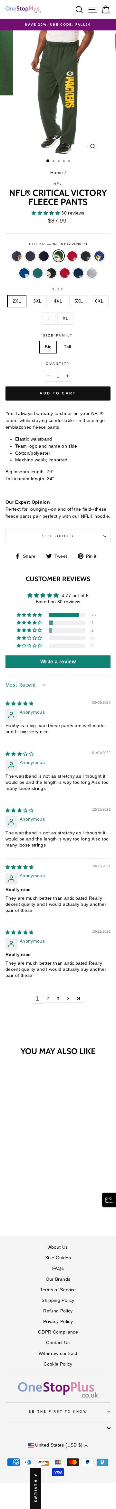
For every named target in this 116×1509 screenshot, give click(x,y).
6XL (99, 301)
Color (58, 244)
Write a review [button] (58, 661)
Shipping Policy (58, 1300)
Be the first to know (58, 1411)
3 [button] (58, 998)
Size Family (58, 335)
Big (48, 347)
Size (57, 289)
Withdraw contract (58, 1353)
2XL (17, 301)
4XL (58, 301)
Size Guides (58, 536)
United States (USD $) (59, 1445)
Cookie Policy (58, 1364)
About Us (58, 1247)
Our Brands (58, 1279)
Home (56, 172)
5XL (78, 301)
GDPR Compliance (58, 1332)
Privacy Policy (58, 1321)
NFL (58, 183)
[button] (46, 213)
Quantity (58, 363)
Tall (67, 347)
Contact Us (58, 1342)
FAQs (58, 1268)
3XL (37, 301)
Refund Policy (57, 1311)
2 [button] (47, 998)
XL (65, 318)
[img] (19, 703)
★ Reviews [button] (36, 1488)
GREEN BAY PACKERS (58, 256)
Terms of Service (58, 1289)
